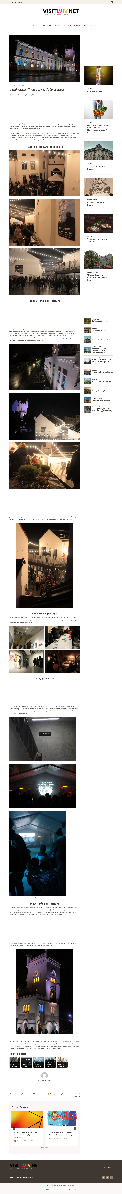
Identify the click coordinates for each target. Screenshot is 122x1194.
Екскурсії (35, 25)
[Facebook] (112, 2)
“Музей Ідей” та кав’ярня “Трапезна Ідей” (97, 277)
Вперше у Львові (95, 91)
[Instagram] (111, 1177)
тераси (17, 517)
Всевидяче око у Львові (95, 204)
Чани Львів (70, 1185)
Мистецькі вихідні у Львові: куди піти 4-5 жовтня (24, 1092)
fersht (20, 1141)
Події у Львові (46, 25)
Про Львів (67, 25)
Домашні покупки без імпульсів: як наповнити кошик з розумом (98, 128)
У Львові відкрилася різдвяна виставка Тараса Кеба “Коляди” (61, 1133)
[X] (107, 1177)
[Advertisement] (44, 110)
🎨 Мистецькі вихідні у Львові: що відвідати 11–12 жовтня (64, 1093)
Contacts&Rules (16, 2)
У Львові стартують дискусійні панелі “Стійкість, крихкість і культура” (25, 1135)
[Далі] (75, 1128)
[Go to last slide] (14, 1128)
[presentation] (27, 1120)
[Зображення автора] (10, 95)
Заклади (58, 25)
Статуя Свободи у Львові (96, 168)
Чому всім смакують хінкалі (97, 240)
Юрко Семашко (18, 95)
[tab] (41, 1147)
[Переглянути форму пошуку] (11, 25)
